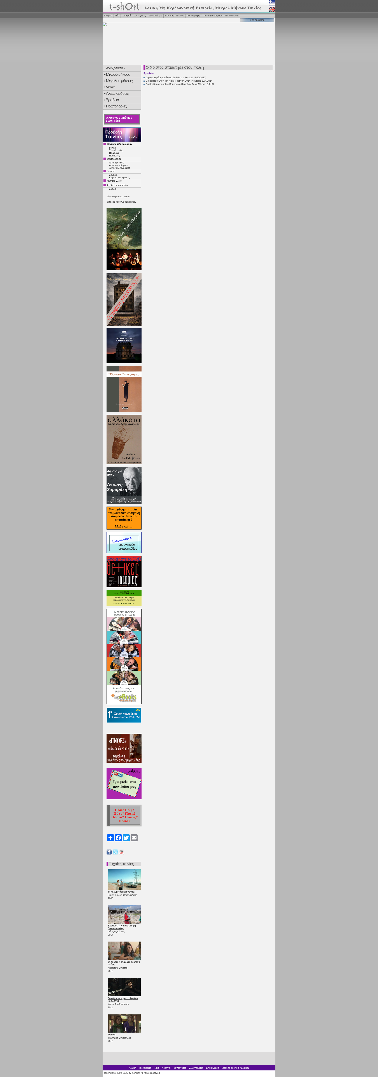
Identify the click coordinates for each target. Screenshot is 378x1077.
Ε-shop (180, 15)
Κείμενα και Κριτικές (119, 177)
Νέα (117, 15)
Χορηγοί (126, 15)
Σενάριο (113, 175)
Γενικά (112, 147)
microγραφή (193, 15)
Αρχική (132, 1067)
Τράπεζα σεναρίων (212, 15)
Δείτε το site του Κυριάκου (235, 1067)
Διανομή (169, 15)
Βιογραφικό (145, 1067)
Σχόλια (112, 189)
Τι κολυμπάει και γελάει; (121, 891)
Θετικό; (112, 1034)
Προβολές (114, 155)
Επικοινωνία (231, 15)
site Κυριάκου (257, 20)
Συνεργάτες (139, 15)
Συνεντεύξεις (155, 15)
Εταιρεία (108, 15)
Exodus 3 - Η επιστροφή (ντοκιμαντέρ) (122, 927)
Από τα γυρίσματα (118, 165)
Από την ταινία (116, 162)
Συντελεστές (115, 150)
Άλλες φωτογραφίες (119, 168)
